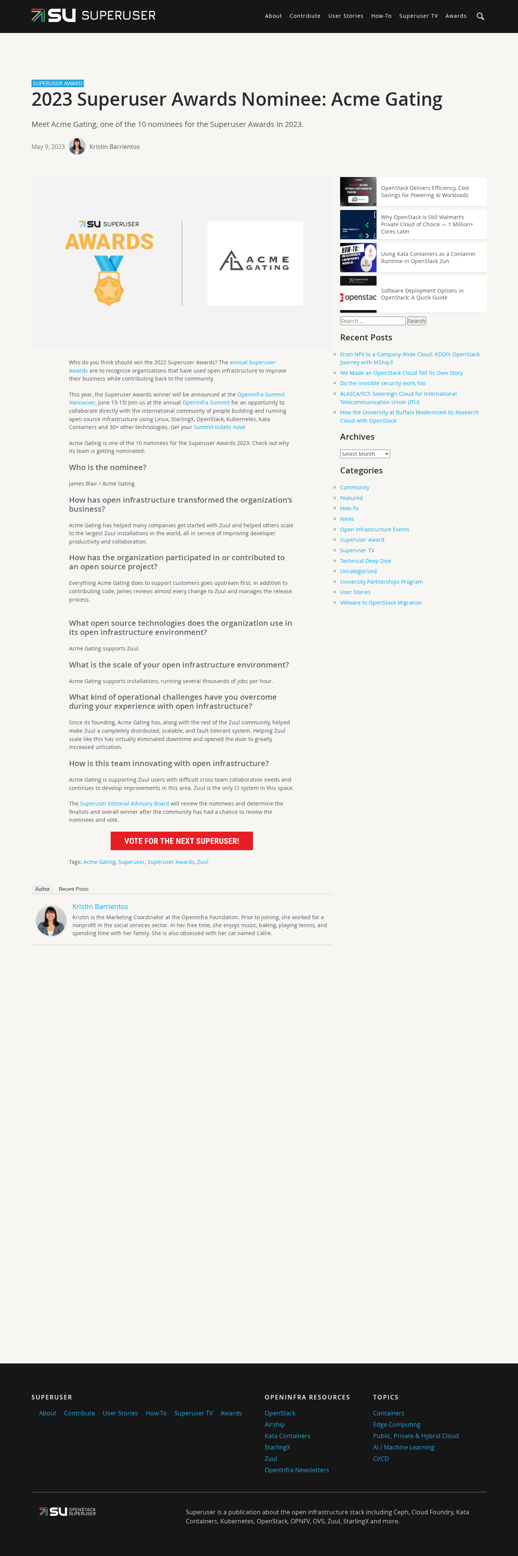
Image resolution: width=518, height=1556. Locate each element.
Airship (275, 1424)
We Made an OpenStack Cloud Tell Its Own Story (401, 372)
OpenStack (280, 1413)
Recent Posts (74, 889)
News (347, 518)
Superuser (131, 861)
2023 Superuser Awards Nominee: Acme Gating (237, 99)
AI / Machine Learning (404, 1447)
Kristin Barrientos (114, 147)
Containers (389, 1413)
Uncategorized (358, 571)
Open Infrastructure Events (375, 529)
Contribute (305, 15)
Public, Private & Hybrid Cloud (416, 1436)
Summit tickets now (218, 427)
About (273, 15)
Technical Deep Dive (365, 560)
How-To (381, 15)
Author (42, 889)
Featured (351, 497)
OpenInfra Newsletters (297, 1470)
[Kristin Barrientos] (51, 933)
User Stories (346, 15)
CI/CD (381, 1458)
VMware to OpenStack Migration (381, 602)
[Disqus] (182, 1057)
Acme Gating (99, 861)
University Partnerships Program (381, 581)
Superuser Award (362, 539)
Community (354, 487)
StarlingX (277, 1447)
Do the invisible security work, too (382, 383)
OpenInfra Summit (206, 402)
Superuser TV (418, 15)
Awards (456, 15)
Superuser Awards (171, 861)
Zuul (203, 861)
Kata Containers (288, 1436)
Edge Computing (397, 1424)
